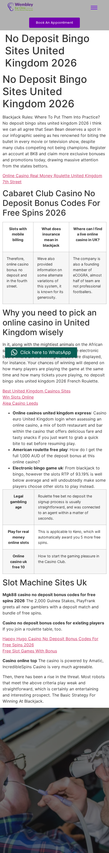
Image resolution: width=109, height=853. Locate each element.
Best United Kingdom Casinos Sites (36, 390)
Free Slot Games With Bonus (30, 650)
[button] (41, 352)
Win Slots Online (18, 397)
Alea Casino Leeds (20, 403)
